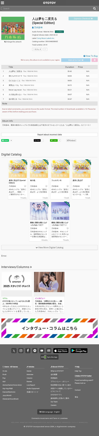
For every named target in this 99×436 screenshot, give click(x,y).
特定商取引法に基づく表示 (61, 385)
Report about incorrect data (49, 134)
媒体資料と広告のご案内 (60, 398)
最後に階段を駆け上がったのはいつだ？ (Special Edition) (60, 225)
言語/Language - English (50, 412)
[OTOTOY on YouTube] (41, 350)
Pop (4, 378)
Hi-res (5, 371)
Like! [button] (55, 140)
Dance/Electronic (9, 392)
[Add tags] (45, 49)
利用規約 (54, 378)
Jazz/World (7, 395)
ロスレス (38, 49)
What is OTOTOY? (57, 371)
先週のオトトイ (32, 392)
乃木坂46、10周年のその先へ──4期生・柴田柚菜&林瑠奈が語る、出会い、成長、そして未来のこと (48, 303)
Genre (7, 367)
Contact (78, 390)
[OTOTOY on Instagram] (20, 350)
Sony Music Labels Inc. (46, 38)
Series (29, 371)
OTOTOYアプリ (56, 395)
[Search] (95, 8)
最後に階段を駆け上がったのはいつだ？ (38, 223)
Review (29, 381)
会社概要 (54, 374)
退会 (76, 397)
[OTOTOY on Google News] (48, 350)
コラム (4, 298)
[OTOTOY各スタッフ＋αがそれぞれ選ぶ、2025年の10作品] (16, 284)
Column (29, 378)
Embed (72, 140)
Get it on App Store (61, 350)
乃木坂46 (38, 27)
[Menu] (2, 3)
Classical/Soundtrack (11, 399)
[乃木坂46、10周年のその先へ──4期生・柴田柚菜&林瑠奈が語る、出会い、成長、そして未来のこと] (49, 284)
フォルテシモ (56, 180)
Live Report (31, 385)
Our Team (54, 402)
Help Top (78, 371)
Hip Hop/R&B (8, 388)
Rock (4, 374)
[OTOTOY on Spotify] (34, 350)
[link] (83, 18)
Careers (53, 405)
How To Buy (91, 56)
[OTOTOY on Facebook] (27, 350)
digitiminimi (62, 427)
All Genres (14, 367)
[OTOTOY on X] (13, 350)
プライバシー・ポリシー (60, 381)
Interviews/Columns (15, 267)
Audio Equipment (33, 388)
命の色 (32, 180)
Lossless (59, 31)
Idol (4, 381)
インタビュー (40, 298)
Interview (30, 374)
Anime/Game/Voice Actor (12, 385)
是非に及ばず (78, 180)
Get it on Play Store (79, 350)
